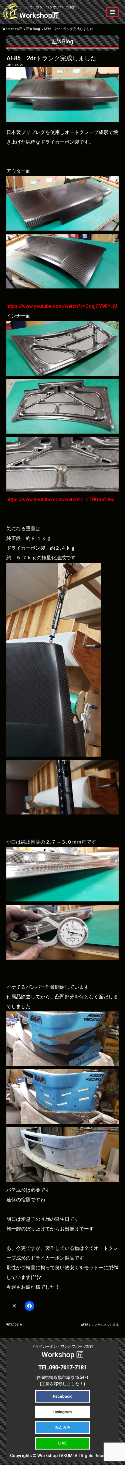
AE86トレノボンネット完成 (100, 1325)
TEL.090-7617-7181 (62, 1367)
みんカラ (62, 1427)
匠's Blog (62, 41)
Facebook (62, 1396)
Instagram (62, 1412)
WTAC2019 (14, 1325)
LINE (62, 1443)
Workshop (47, 12)
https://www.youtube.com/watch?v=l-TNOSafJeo (60, 499)
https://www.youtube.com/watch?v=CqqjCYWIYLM (61, 306)
